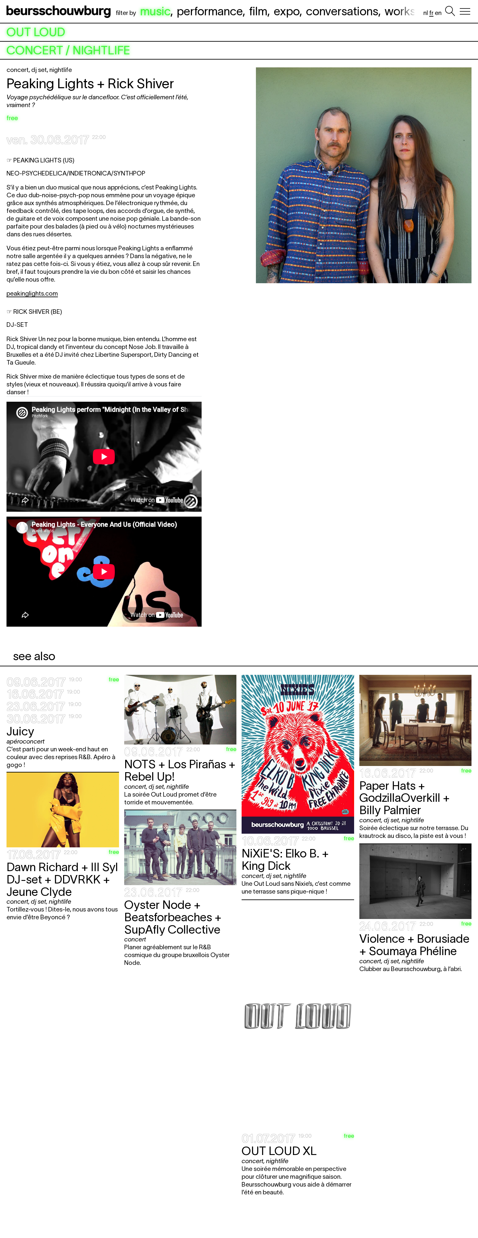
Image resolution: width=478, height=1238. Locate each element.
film (258, 11)
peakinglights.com (32, 293)
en (438, 12)
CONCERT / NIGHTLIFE (68, 50)
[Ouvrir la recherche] (450, 11)
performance (210, 11)
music (155, 11)
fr (431, 12)
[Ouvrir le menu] (464, 11)
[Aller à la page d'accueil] (60, 11)
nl (425, 12)
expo (286, 11)
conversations (342, 11)
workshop (410, 11)
